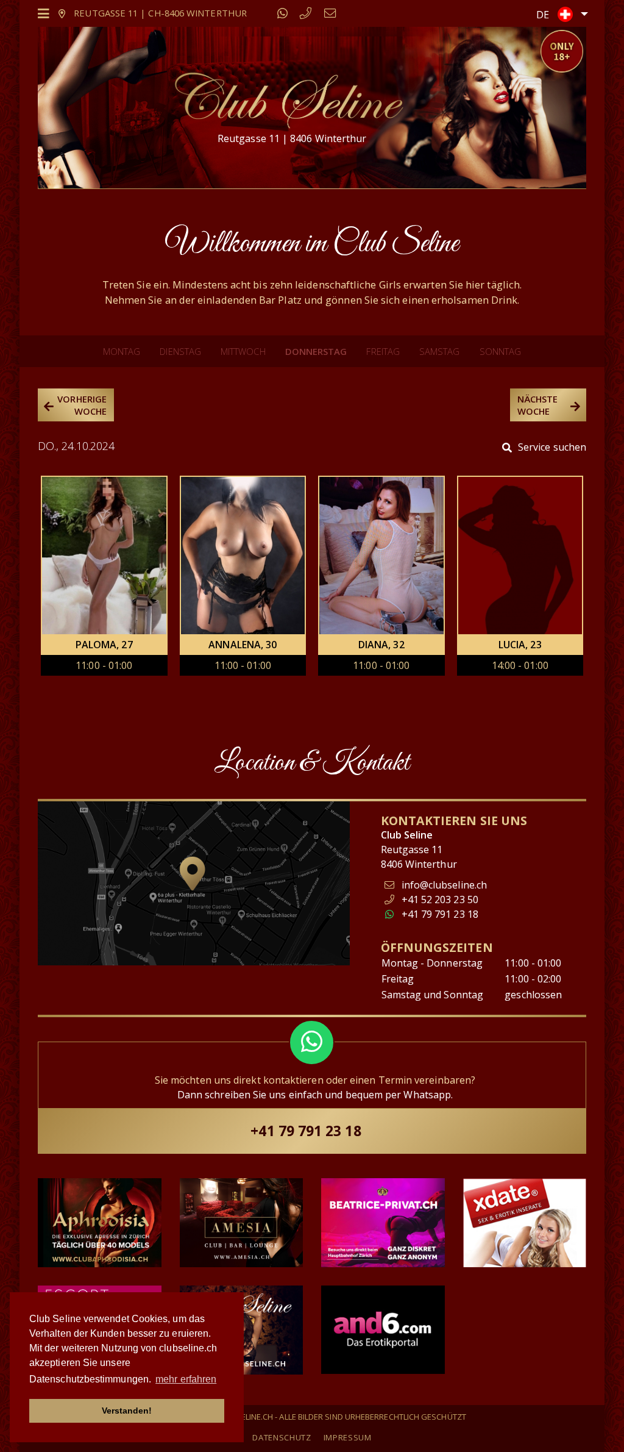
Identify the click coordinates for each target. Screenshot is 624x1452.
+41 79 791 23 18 (438, 914)
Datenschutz (281, 1437)
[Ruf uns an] (306, 13)
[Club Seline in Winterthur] (288, 99)
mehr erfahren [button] (185, 1379)
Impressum (348, 1437)
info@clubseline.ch (444, 885)
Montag (121, 351)
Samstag (439, 351)
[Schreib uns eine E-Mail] (330, 13)
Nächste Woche (537, 405)
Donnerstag (316, 351)
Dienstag (180, 351)
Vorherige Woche (82, 405)
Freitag (383, 351)
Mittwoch (243, 351)
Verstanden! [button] (127, 1410)
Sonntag (501, 351)
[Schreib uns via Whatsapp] (282, 13)
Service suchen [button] (552, 447)
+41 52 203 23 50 (438, 899)
